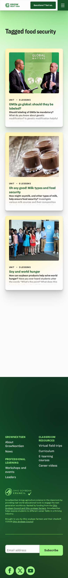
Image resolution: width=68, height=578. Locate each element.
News (9, 451)
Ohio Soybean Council (23, 521)
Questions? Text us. (43, 5)
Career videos (48, 465)
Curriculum (46, 451)
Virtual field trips (50, 445)
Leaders (10, 477)
